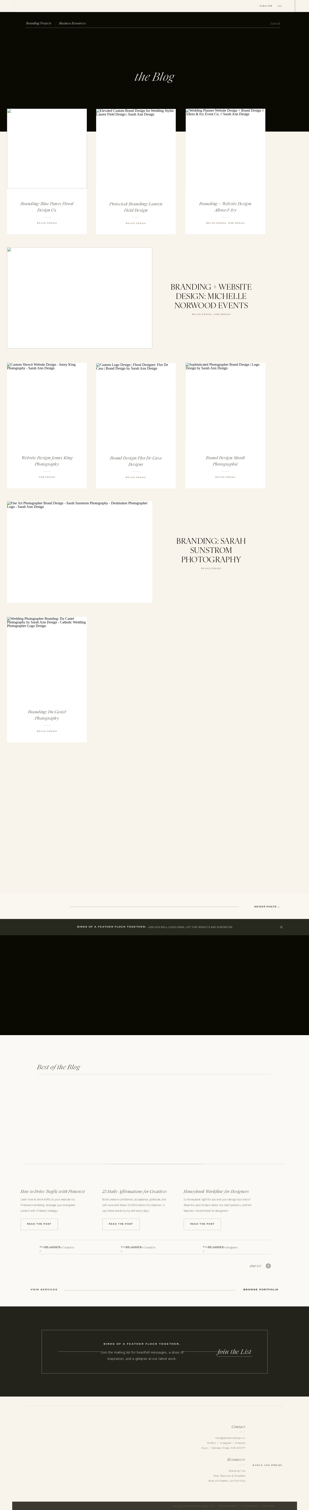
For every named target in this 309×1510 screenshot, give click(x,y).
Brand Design (47, 223)
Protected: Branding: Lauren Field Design (135, 207)
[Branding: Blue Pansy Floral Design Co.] (47, 148)
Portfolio (211, 1443)
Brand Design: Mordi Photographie (225, 461)
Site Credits (268, 1506)
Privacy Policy (250, 1506)
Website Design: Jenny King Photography (47, 461)
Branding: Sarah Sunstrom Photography (211, 550)
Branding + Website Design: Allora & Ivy (225, 207)
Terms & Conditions (228, 1506)
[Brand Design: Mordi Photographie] (225, 402)
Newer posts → (266, 907)
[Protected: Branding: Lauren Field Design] (136, 149)
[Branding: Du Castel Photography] (47, 657)
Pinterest (240, 1443)
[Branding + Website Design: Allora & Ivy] (225, 148)
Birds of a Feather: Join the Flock (227, 1480)
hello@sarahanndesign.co (230, 1438)
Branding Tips (237, 1470)
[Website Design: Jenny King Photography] (47, 402)
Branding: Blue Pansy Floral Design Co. (47, 207)
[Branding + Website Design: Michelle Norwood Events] (79, 298)
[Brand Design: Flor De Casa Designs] (136, 403)
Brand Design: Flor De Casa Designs (136, 461)
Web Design (236, 223)
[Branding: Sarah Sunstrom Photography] (79, 552)
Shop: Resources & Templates (229, 1475)
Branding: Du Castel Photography (47, 715)
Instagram (226, 1443)
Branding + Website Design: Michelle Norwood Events (211, 296)
